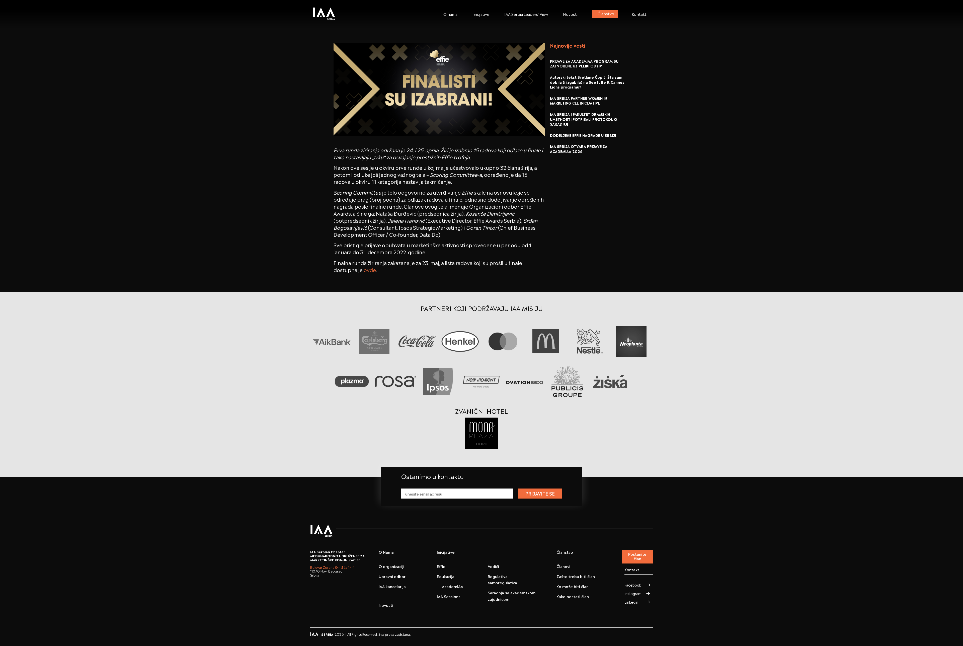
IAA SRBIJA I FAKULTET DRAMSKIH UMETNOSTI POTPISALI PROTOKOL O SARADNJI (583, 118)
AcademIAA (452, 586)
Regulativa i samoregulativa (502, 579)
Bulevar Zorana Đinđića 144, (333, 567)
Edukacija (445, 576)
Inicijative (480, 14)
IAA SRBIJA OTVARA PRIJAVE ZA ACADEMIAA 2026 (578, 148)
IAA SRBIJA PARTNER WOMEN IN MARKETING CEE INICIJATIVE (578, 100)
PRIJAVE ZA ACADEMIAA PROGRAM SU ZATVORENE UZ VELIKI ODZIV (584, 63)
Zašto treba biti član (575, 576)
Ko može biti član (572, 586)
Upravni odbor (392, 576)
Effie (441, 566)
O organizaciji (391, 566)
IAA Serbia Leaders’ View (526, 14)
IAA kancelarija (392, 586)
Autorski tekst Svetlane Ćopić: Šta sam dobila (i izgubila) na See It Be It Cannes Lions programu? (587, 81)
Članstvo (606, 13)
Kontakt (639, 14)
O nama (450, 14)
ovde (370, 269)
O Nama (386, 552)
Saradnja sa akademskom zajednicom (511, 596)
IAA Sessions (448, 596)
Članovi (563, 566)
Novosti (570, 14)
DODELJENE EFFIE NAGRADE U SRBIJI (583, 135)
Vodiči (493, 566)
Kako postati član (572, 596)
